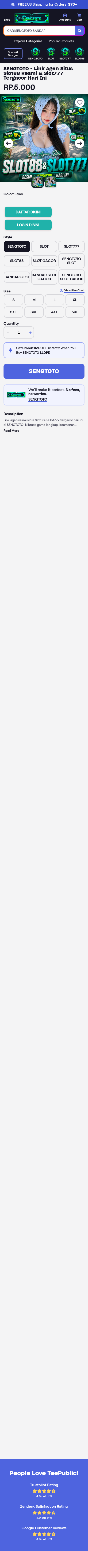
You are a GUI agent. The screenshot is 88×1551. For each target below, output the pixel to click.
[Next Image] (79, 143)
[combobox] (39, 30)
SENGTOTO (44, 371)
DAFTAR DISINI (28, 212)
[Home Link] (31, 18)
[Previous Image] (8, 143)
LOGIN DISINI (28, 225)
